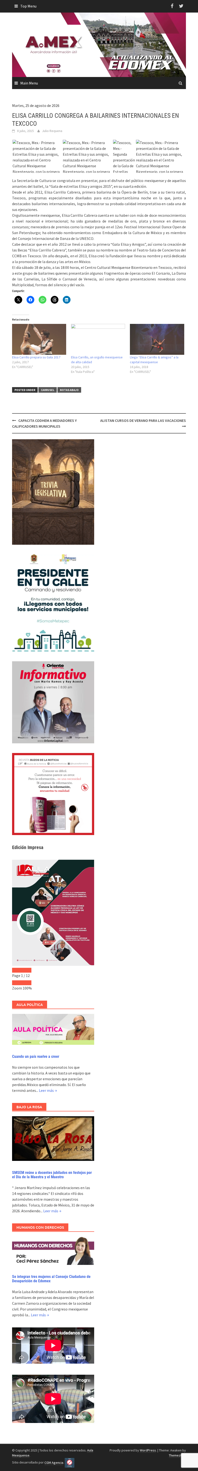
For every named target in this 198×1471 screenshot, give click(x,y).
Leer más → (48, 1090)
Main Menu (29, 83)
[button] (37, 168)
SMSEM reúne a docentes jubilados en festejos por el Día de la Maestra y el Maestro (52, 1174)
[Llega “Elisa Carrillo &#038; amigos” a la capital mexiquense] (157, 339)
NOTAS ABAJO (69, 390)
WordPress (148, 1450)
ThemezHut (177, 1455)
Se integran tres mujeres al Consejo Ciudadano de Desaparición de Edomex (51, 1278)
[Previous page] (17, 970)
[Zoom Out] (17, 982)
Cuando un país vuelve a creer (35, 1056)
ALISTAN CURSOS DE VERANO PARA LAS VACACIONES (143, 420)
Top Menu (28, 6)
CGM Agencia (53, 1462)
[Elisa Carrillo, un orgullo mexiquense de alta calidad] (98, 339)
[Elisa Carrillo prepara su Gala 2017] (39, 339)
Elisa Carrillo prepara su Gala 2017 (36, 357)
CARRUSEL (47, 390)
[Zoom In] (26, 982)
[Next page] (26, 970)
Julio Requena (52, 131)
